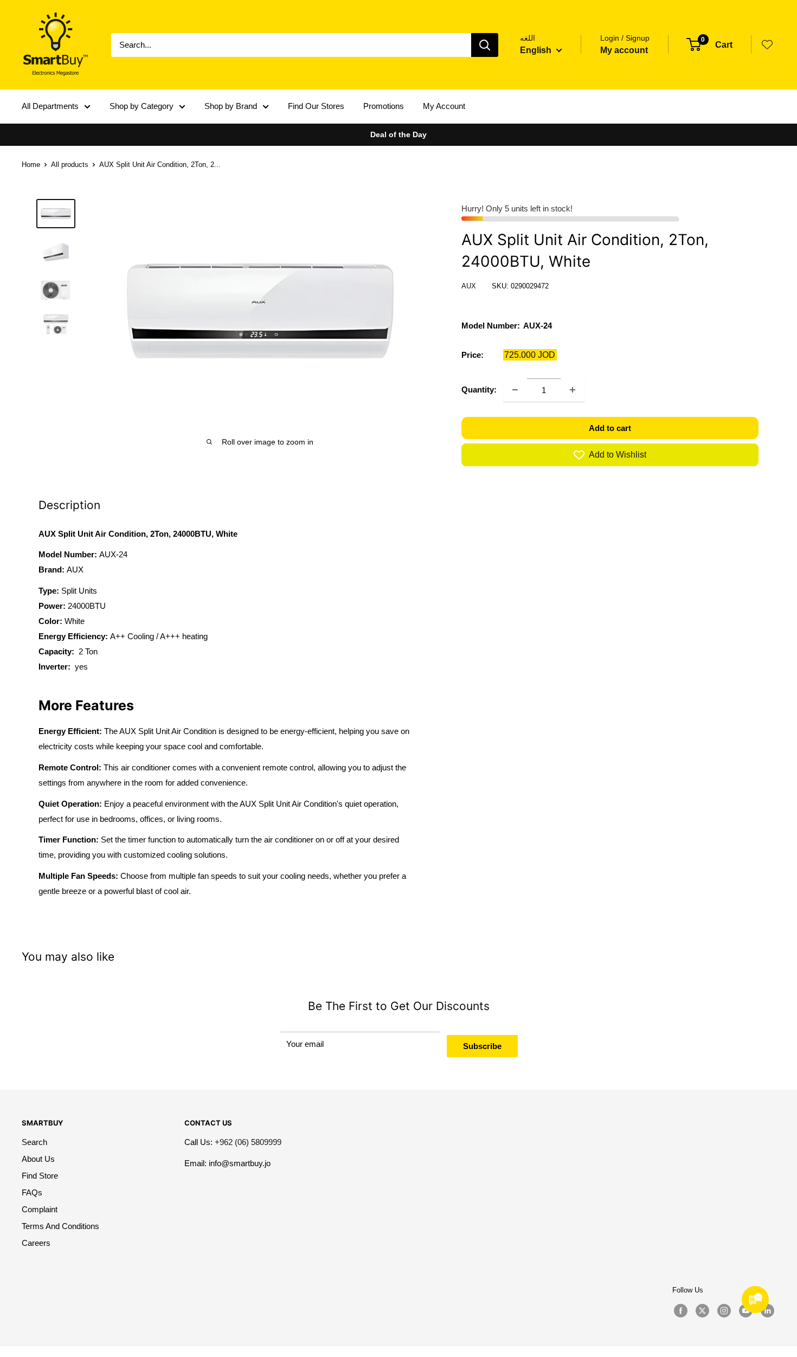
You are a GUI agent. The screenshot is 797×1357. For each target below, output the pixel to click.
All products (69, 164)
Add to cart (610, 428)
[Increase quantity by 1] (572, 389)
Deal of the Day (398, 134)
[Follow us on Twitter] (702, 1311)
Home (31, 164)
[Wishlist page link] (767, 44)
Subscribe (482, 1046)
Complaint (39, 1209)
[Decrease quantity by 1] (515, 389)
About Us (38, 1158)
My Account (444, 106)
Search (34, 1142)
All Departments (50, 106)
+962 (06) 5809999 (248, 1142)
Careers (36, 1242)
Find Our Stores (316, 106)
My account (624, 50)
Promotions (383, 106)
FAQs (32, 1192)
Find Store (40, 1175)
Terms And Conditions (60, 1226)
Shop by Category (141, 106)
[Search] (484, 45)
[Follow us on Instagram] (724, 1311)
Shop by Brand (230, 106)
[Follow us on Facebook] (680, 1311)
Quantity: (479, 389)
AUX (468, 286)
